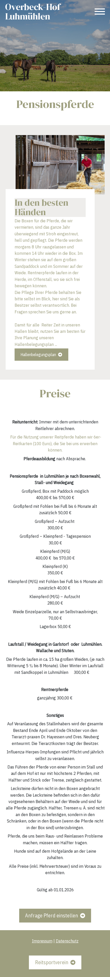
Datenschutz (67, 941)
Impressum (42, 941)
